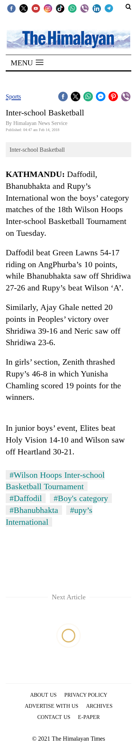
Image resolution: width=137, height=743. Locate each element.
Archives (99, 706)
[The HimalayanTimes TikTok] (60, 8)
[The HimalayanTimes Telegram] (109, 8)
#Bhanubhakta (34, 510)
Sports (13, 96)
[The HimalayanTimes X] (24, 8)
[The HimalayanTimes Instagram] (48, 8)
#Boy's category (81, 498)
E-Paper (89, 717)
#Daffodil (26, 498)
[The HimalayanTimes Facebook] (11, 8)
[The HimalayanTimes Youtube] (36, 8)
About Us (43, 695)
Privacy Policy (85, 695)
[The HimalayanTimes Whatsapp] (72, 8)
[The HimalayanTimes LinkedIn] (97, 8)
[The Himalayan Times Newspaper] (68, 39)
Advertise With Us (51, 706)
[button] (27, 62)
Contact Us (53, 717)
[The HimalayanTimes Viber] (84, 8)
